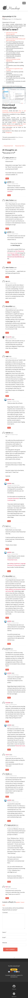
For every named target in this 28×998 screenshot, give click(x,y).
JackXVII (9, 191)
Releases (21, 137)
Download (5, 110)
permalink (12, 139)
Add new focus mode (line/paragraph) (11, 33)
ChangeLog (8, 132)
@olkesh (14, 996)
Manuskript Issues (12, 559)
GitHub (14, 989)
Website (4, 942)
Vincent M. (8, 337)
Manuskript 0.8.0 (20, 145)
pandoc (14, 122)
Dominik (7, 702)
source (7, 754)
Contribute (10, 500)
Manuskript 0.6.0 (7, 145)
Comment (5, 912)
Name (4, 932)
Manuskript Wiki (6, 129)
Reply (7, 178)
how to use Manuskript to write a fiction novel (14, 111)
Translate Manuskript (13, 498)
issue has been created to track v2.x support (14, 124)
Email (4, 937)
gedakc (20, 19)
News (16, 137)
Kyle (6, 886)
